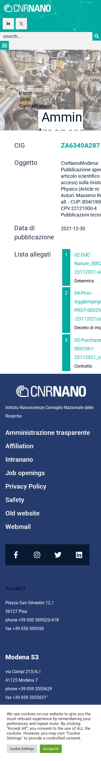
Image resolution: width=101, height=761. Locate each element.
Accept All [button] (50, 749)
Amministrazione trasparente (47, 432)
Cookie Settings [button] (22, 749)
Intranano (19, 459)
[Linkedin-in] (8, 23)
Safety (14, 500)
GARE (25, 99)
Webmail (18, 527)
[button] (4, 45)
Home (25, 93)
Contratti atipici (35, 106)
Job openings (25, 473)
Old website (22, 513)
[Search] (96, 36)
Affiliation (19, 446)
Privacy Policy (25, 486)
